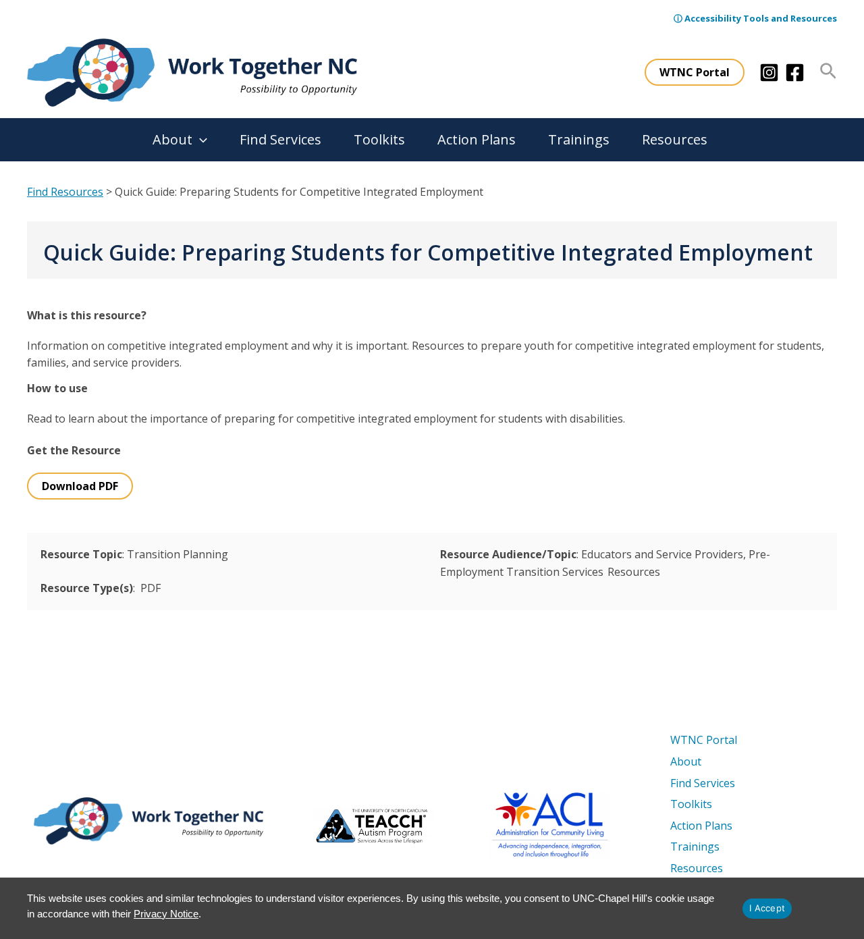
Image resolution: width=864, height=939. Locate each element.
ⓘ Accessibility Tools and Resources (755, 18)
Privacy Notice (166, 913)
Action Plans (476, 139)
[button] (695, 72)
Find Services (280, 139)
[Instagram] (769, 72)
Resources (674, 139)
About (172, 139)
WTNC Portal (703, 739)
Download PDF (80, 486)
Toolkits (379, 139)
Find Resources (65, 191)
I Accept (767, 908)
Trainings (579, 139)
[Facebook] (795, 72)
